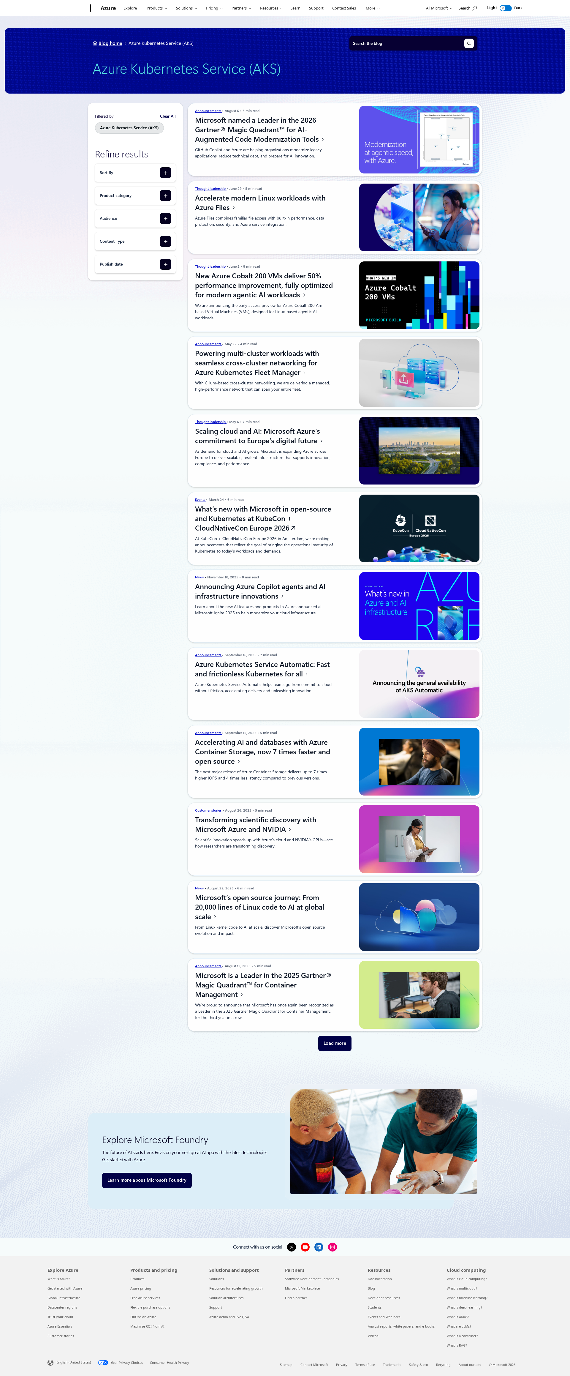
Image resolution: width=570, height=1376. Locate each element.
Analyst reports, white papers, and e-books (401, 1326)
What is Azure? (59, 1278)
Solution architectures (226, 1297)
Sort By (106, 172)
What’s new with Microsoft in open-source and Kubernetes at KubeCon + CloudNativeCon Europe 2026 (263, 518)
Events (200, 500)
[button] (335, 1043)
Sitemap (286, 1364)
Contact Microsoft (314, 1364)
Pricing (212, 8)
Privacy (341, 1364)
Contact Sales (344, 8)
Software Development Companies (312, 1278)
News (200, 577)
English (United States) (73, 1362)
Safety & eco (418, 1364)
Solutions (184, 8)
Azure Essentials (60, 1326)
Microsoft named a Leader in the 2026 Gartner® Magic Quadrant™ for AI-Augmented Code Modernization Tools (258, 129)
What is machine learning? (467, 1297)
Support (316, 8)
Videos (373, 1336)
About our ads (470, 1364)
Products (155, 8)
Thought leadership (211, 189)
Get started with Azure (65, 1288)
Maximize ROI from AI (147, 1326)
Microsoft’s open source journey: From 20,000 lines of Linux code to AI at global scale (259, 907)
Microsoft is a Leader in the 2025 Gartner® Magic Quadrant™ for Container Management (263, 985)
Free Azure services (145, 1297)
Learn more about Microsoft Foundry (146, 1180)
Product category (116, 195)
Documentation (380, 1278)
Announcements (208, 111)
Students (374, 1307)
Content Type (112, 241)
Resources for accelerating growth (236, 1288)
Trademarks (392, 1364)
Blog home (110, 43)
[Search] (469, 43)
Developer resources (384, 1297)
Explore (130, 8)
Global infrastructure (64, 1297)
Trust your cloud (60, 1317)
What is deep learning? (464, 1307)
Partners (239, 8)
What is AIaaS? (458, 1317)
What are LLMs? (459, 1326)
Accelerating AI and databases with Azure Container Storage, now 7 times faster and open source (262, 752)
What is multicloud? (462, 1288)
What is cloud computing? (467, 1278)
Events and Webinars (384, 1317)
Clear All (168, 116)
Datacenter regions (62, 1307)
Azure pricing (140, 1288)
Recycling (443, 1364)
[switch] (506, 8)
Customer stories (208, 810)
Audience (108, 218)
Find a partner (296, 1297)
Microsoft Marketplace (302, 1288)
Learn (295, 8)
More (370, 8)
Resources (269, 8)
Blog (371, 1288)
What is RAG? (457, 1345)
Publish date (111, 264)
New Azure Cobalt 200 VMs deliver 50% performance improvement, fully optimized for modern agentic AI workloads (264, 285)
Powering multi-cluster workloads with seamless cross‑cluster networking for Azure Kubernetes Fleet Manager (257, 363)
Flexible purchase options (150, 1307)
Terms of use (365, 1364)
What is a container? (462, 1336)
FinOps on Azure (143, 1317)
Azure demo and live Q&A (229, 1317)
